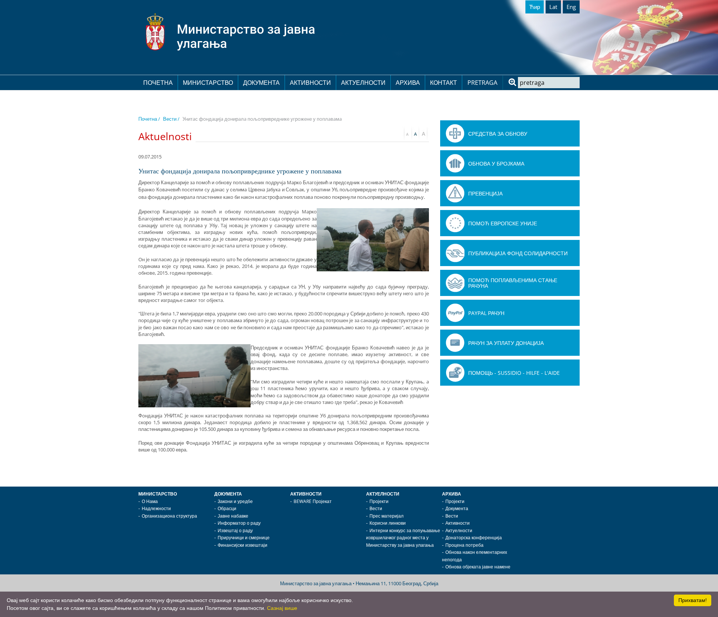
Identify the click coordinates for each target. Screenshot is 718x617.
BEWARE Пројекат (313, 501)
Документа (261, 82)
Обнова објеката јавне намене (477, 567)
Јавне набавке (233, 516)
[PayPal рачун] (455, 312)
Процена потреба (464, 545)
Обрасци (227, 508)
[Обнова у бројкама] (455, 163)
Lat (553, 6)
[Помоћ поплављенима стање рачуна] (455, 283)
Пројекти (379, 501)
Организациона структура (169, 516)
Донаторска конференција (473, 537)
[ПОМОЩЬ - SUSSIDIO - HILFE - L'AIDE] (455, 372)
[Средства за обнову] (455, 133)
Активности (310, 82)
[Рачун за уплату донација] (455, 342)
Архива (408, 82)
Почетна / (149, 118)
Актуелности (363, 82)
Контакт (443, 82)
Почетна (158, 82)
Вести (375, 508)
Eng (571, 6)
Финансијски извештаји (242, 545)
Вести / (171, 118)
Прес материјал (386, 516)
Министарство (208, 82)
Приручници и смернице (244, 537)
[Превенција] (455, 193)
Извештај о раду (235, 530)
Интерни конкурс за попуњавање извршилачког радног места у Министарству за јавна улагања (403, 537)
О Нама (150, 501)
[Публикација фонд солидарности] (455, 253)
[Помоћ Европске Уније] (455, 223)
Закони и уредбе (235, 501)
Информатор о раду (239, 523)
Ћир (534, 6)
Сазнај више (282, 608)
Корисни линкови (387, 523)
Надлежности (156, 508)
